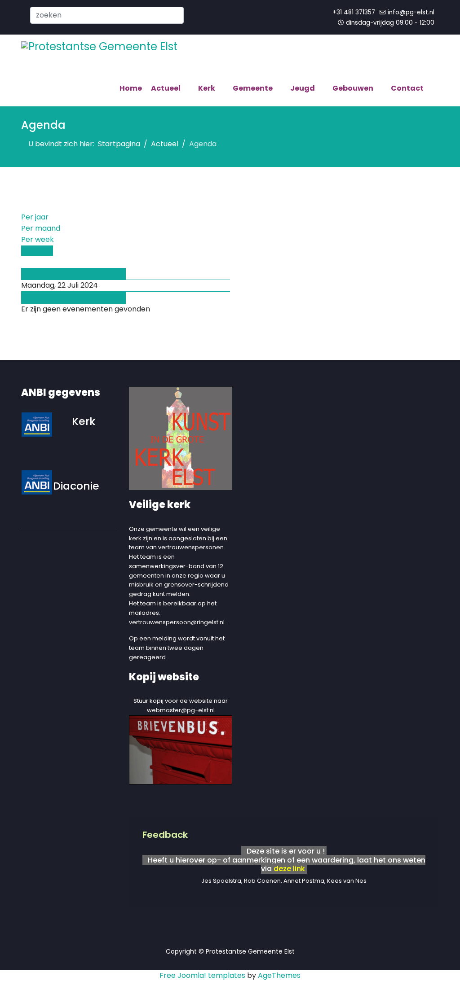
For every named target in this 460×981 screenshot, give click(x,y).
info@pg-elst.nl (411, 12)
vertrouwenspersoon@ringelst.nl (177, 622)
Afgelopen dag (48, 273)
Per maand (40, 228)
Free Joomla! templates (202, 975)
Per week (37, 239)
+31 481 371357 (353, 12)
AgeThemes (279, 975)
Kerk (83, 421)
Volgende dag (46, 297)
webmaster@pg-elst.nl (181, 710)
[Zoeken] (24, 262)
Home (130, 88)
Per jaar (35, 217)
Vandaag (37, 250)
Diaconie (76, 485)
